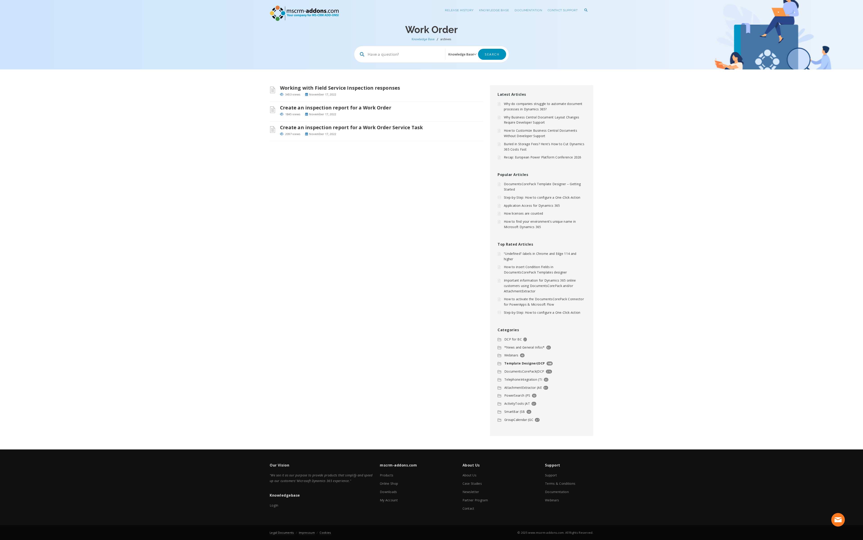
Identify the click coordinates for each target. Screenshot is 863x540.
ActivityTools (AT (517, 403)
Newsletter (471, 492)
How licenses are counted (523, 213)
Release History (459, 10)
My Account (389, 500)
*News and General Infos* (524, 347)
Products (386, 475)
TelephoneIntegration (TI (523, 379)
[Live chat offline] (838, 520)
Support (551, 475)
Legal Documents (282, 533)
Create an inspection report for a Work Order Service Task (351, 127)
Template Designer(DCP (524, 363)
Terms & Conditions (560, 483)
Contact (468, 508)
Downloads (388, 492)
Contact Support (563, 10)
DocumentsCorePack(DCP (524, 371)
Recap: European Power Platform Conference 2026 (542, 157)
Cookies (325, 533)
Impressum (307, 533)
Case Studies (472, 483)
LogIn (274, 505)
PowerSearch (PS (517, 395)
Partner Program (475, 500)
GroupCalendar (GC (518, 420)
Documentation (528, 10)
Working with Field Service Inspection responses (340, 88)
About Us (469, 475)
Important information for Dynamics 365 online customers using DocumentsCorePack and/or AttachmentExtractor (540, 285)
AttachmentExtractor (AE (523, 387)
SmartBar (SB (514, 411)
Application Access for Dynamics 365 (532, 205)
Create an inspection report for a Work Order (335, 107)
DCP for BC (513, 339)
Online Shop (389, 483)
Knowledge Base (494, 10)
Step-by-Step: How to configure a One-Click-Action (542, 197)
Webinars (511, 355)
